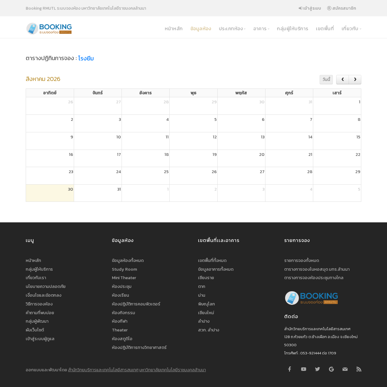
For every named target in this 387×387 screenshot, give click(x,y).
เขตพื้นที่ (324, 28)
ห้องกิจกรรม (123, 312)
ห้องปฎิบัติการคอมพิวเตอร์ (136, 304)
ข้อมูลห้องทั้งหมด (128, 260)
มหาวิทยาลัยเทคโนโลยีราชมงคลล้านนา (172, 369)
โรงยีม (86, 58)
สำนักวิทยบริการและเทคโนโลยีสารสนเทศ (103, 369)
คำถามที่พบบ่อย (40, 312)
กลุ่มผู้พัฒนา (37, 321)
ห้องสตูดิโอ (122, 338)
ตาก (201, 286)
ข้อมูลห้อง (200, 28)
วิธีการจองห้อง (39, 304)
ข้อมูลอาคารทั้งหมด (215, 269)
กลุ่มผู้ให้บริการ (292, 28)
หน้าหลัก (173, 28)
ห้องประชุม (122, 286)
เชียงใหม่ (206, 312)
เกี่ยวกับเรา (36, 277)
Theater (120, 330)
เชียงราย (206, 277)
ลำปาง (204, 321)
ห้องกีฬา (119, 321)
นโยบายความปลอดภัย (46, 286)
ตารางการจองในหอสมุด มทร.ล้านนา (317, 269)
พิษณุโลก (206, 304)
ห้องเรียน (120, 295)
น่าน (201, 295)
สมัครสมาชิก (343, 8)
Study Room (124, 269)
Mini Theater (124, 277)
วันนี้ (326, 79)
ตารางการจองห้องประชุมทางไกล (313, 277)
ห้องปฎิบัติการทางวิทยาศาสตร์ (139, 347)
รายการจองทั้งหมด (301, 260)
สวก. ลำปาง (208, 330)
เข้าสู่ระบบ (311, 8)
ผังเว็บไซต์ (35, 330)
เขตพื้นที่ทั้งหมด (212, 260)
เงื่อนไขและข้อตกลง (43, 295)
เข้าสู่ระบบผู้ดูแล (40, 338)
